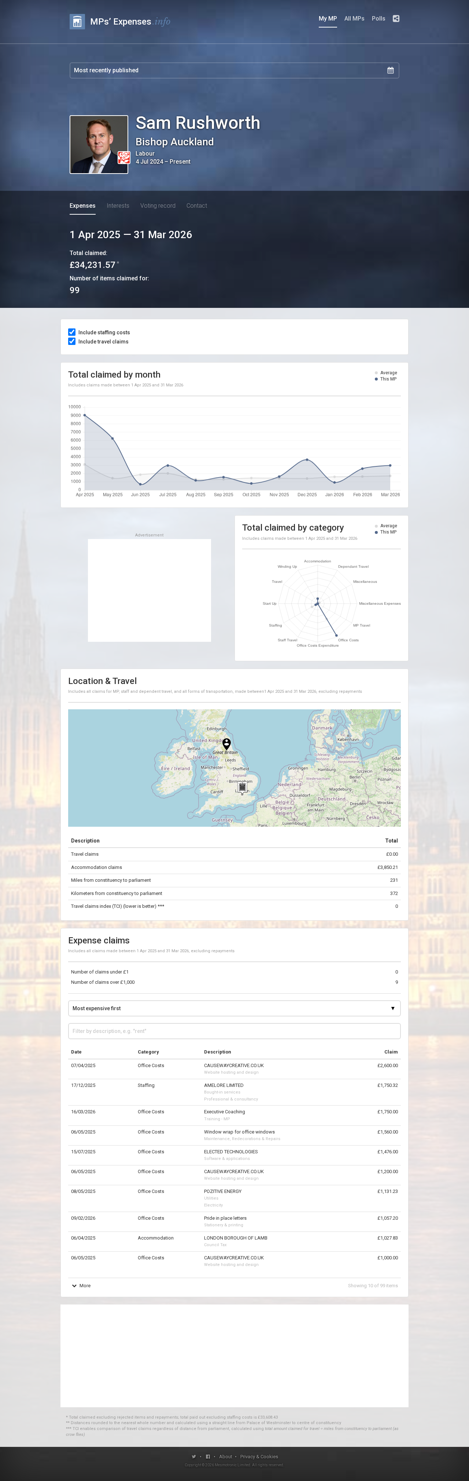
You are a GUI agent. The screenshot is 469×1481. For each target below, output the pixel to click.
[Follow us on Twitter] (194, 1456)
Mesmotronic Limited (232, 1465)
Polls (378, 18)
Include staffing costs (104, 332)
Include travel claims (103, 342)
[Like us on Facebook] (208, 1456)
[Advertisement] (149, 590)
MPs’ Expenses (130, 21)
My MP (328, 18)
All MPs (354, 18)
